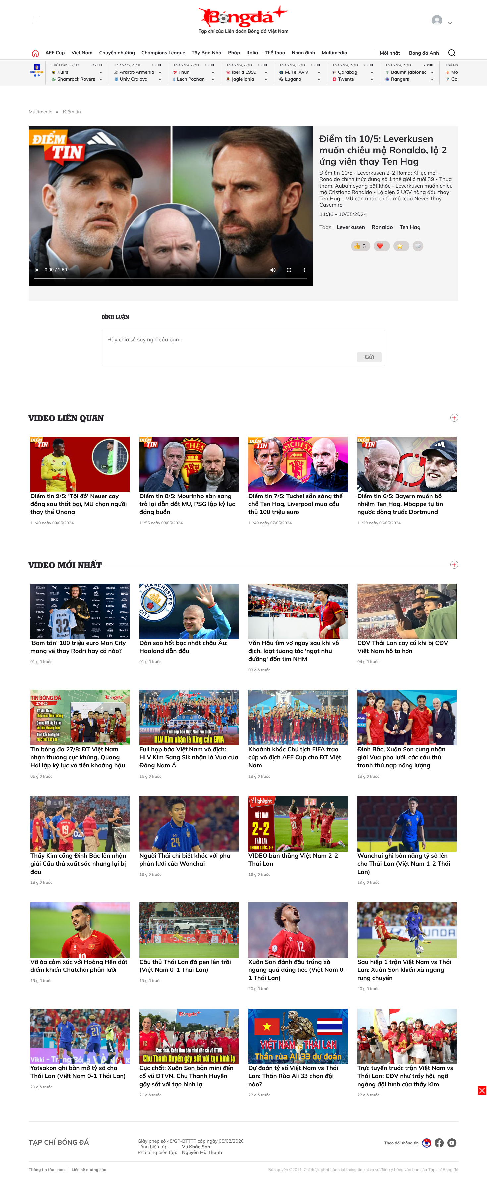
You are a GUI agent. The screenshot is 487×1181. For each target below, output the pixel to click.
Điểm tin (72, 112)
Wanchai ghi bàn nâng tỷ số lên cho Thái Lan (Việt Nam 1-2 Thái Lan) (403, 863)
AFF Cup (55, 53)
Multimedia (334, 53)
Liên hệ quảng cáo (89, 1169)
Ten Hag (410, 227)
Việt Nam (81, 53)
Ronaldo (382, 227)
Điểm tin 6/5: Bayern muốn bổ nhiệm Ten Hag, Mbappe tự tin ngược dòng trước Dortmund (400, 504)
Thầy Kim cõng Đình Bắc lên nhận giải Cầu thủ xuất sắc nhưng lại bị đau (78, 863)
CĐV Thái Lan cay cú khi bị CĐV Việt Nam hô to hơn (402, 647)
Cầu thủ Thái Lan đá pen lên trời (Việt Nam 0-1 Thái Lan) (185, 965)
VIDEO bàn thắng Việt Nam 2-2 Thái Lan (293, 859)
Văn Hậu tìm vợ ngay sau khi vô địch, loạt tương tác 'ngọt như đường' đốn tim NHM (293, 651)
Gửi (369, 357)
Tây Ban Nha (207, 53)
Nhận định (303, 53)
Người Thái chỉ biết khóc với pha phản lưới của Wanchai (184, 859)
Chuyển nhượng (117, 53)
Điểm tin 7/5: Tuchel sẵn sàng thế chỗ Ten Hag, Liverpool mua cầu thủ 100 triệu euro (295, 504)
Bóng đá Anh (424, 53)
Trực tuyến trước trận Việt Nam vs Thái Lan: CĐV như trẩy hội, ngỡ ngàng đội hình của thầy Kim (405, 1076)
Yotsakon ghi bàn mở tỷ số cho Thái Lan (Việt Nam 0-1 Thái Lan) (78, 1072)
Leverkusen (351, 227)
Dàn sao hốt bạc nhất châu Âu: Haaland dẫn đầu (183, 647)
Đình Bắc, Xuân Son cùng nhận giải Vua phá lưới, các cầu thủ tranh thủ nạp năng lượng (401, 757)
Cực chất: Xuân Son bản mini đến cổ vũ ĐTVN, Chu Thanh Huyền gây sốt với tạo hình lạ (186, 1076)
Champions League (163, 53)
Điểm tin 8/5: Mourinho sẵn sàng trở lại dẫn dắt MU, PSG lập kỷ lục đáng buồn (187, 504)
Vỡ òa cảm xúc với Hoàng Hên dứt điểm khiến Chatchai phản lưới (78, 965)
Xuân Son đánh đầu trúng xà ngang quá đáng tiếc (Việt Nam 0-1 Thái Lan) (297, 970)
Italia (252, 53)
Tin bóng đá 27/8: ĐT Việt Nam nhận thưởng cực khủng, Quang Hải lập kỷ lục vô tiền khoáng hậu (77, 757)
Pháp (234, 53)
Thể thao (275, 53)
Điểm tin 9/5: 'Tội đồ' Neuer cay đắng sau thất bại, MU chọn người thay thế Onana (78, 504)
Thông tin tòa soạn (47, 1169)
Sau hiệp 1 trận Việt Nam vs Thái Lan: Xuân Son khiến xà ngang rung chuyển (404, 970)
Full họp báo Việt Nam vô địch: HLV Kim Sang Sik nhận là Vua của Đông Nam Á (188, 757)
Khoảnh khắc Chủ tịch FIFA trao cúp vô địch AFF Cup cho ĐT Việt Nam (294, 757)
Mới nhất (390, 53)
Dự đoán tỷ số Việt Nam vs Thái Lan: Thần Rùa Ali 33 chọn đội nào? (293, 1076)
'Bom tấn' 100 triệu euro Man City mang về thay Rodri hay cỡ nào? (78, 647)
